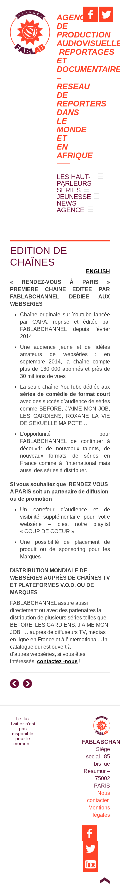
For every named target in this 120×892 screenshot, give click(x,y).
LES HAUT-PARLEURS (74, 180)
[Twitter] (106, 14)
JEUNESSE (74, 196)
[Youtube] (90, 864)
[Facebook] (90, 14)
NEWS (66, 203)
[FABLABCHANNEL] (30, 32)
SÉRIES (69, 190)
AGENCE (70, 210)
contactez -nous (57, 661)
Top (104, 880)
